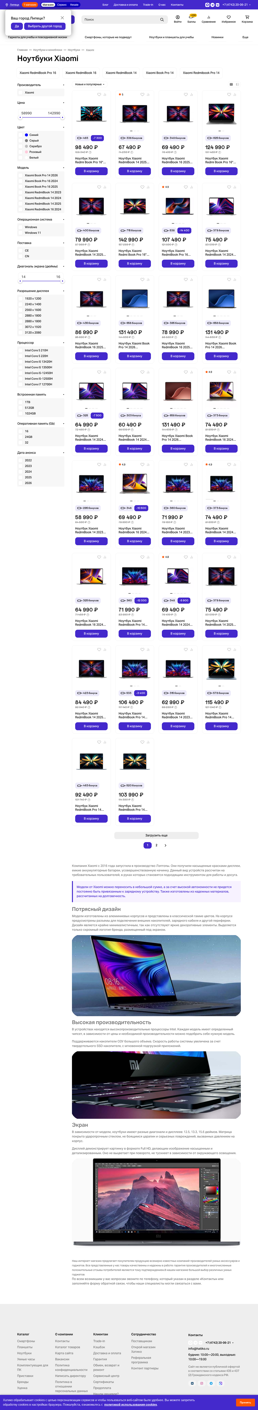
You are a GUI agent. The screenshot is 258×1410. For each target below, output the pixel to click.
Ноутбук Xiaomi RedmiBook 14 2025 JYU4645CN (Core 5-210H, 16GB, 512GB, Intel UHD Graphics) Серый (133, 160)
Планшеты (24, 1347)
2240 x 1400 (33, 304)
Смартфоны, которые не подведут (108, 37)
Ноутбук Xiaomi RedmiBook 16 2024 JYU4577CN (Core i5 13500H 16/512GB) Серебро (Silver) (133, 530)
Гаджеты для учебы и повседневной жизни (37, 37)
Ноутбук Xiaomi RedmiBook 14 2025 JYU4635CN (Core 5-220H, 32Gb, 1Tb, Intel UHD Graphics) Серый (90, 715)
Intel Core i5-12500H (39, 378)
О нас (162, 4)
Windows (31, 227)
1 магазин (30, 4)
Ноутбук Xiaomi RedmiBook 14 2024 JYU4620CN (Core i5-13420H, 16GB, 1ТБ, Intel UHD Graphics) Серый (220, 253)
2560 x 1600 (33, 310)
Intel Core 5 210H (36, 350)
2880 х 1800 (33, 321)
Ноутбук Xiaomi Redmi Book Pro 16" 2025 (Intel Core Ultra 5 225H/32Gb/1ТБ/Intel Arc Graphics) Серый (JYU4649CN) (221, 160)
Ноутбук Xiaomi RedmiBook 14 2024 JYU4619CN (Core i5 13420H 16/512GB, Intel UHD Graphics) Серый (89, 438)
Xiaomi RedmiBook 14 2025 (43, 203)
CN (27, 256)
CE (27, 250)
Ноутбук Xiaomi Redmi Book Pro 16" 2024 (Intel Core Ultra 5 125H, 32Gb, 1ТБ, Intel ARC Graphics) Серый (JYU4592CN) (91, 160)
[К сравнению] (105, 94)
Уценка (22, 1388)
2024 (28, 471)
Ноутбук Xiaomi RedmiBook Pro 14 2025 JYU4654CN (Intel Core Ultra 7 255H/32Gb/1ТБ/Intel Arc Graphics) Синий (221, 715)
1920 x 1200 (33, 298)
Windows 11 (33, 233)
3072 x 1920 (33, 327)
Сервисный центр (106, 1376)
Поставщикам (141, 1341)
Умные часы (26, 1359)
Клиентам (100, 1334)
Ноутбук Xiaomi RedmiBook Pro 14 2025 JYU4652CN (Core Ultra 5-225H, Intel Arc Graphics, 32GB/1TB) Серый (132, 808)
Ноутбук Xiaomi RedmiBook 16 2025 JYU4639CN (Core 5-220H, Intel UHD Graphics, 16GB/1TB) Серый (176, 345)
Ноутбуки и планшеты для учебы (171, 37)
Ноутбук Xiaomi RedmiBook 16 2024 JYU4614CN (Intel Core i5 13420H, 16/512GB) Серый (91, 623)
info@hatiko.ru (198, 1349)
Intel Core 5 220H (36, 356)
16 (26, 431)
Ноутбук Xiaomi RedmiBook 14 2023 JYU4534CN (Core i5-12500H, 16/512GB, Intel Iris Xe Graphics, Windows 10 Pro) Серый (176, 715)
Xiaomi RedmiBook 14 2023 (43, 192)
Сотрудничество (143, 1334)
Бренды (23, 1382)
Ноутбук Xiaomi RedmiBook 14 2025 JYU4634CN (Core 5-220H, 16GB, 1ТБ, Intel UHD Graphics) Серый (90, 253)
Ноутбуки (24, 1353)
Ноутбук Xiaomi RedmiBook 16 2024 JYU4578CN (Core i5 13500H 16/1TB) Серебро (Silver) (219, 438)
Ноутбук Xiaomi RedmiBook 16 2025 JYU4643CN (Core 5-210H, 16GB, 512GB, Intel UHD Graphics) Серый (176, 160)
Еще (245, 37)
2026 (28, 483)
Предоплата (102, 1388)
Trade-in (148, 4)
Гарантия (100, 1359)
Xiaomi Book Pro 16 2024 (41, 181)
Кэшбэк (99, 1347)
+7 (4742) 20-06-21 (235, 4)
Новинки (217, 37)
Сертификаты (103, 1382)
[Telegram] (211, 1383)
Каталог (23, 1334)
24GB (28, 437)
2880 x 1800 (33, 315)
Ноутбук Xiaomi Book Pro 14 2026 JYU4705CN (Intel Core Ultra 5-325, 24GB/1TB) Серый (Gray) (221, 345)
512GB (29, 408)
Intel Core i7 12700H (38, 384)
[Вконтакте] (192, 1383)
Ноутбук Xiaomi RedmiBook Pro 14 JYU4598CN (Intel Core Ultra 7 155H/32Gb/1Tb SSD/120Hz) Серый (135, 715)
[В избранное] (99, 94)
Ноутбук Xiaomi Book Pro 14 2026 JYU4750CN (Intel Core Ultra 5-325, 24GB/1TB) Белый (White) (135, 345)
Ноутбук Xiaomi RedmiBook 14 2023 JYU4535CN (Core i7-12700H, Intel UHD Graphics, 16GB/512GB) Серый (176, 530)
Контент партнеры (144, 1368)
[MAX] (221, 1383)
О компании (64, 1334)
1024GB (30, 413)
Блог (105, 4)
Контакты (177, 4)
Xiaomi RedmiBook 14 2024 (43, 198)
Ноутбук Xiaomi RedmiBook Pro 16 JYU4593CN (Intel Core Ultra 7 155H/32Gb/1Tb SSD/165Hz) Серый (178, 253)
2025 (28, 477)
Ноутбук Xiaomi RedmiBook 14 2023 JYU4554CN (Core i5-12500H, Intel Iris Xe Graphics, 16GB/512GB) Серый (90, 530)
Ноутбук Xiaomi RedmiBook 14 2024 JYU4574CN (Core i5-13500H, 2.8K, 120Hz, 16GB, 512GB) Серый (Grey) (177, 623)
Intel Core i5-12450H (39, 373)
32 (26, 442)
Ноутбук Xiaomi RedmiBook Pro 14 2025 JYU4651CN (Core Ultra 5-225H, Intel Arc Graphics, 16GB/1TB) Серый (88, 808)
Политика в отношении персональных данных (71, 1386)
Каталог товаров (67, 1347)
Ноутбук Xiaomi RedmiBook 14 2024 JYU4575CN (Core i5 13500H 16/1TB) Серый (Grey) (219, 530)
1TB (27, 402)
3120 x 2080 (33, 332)
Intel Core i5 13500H (38, 367)
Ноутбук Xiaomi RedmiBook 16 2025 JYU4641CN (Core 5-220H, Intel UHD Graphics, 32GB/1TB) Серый (89, 345)
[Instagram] (202, 1383)
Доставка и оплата (126, 4)
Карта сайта (64, 1353)
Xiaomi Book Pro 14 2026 (41, 175)
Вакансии (62, 1359)
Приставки (25, 1376)
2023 (28, 466)
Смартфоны (26, 1341)
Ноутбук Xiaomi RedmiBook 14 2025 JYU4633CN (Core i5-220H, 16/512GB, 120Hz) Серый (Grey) (220, 623)
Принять (245, 1402)
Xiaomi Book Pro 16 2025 (41, 186)
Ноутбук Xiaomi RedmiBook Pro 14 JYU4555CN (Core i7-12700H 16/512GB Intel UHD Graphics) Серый (135, 623)
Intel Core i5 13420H (38, 361)
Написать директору (70, 1376)
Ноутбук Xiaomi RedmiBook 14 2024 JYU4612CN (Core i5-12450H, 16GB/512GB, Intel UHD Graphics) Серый (134, 438)
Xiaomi (29, 92)
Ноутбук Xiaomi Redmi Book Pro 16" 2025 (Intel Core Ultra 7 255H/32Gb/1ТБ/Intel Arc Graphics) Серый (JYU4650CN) (135, 253)
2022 (28, 460)
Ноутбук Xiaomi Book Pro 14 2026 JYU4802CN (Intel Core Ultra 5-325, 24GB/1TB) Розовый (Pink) (178, 438)
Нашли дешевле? (106, 1394)
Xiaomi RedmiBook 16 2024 (43, 209)
